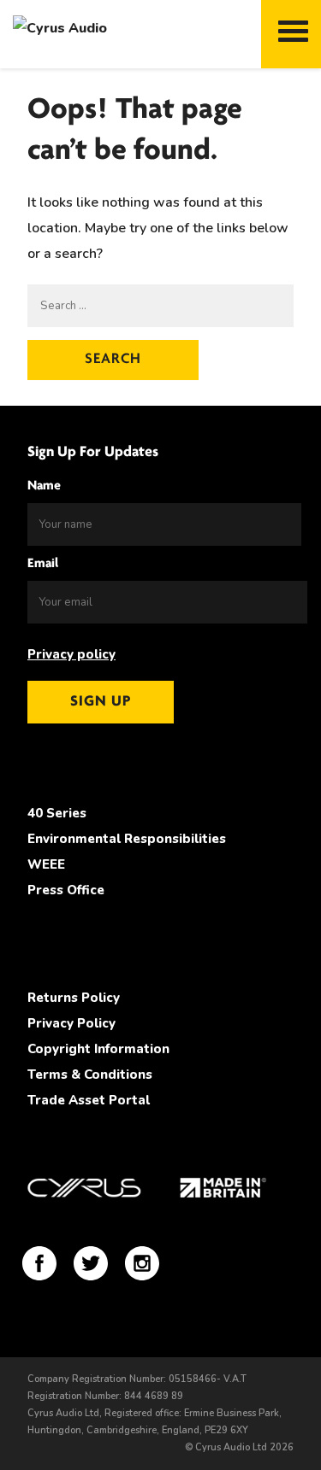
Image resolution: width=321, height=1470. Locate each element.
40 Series (56, 813)
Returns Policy (73, 997)
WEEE (46, 864)
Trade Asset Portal (88, 1100)
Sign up (100, 702)
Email (42, 564)
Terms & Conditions (89, 1074)
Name (44, 486)
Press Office (65, 890)
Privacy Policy (71, 1023)
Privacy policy (71, 654)
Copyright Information (98, 1048)
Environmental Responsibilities (126, 838)
